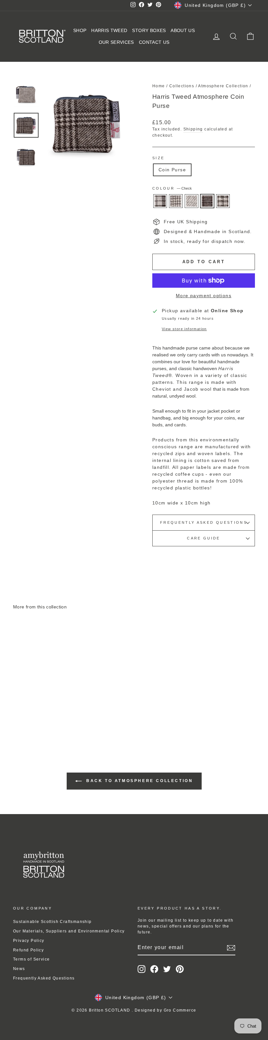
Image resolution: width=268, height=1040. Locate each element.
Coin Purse (172, 169)
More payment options (203, 295)
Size (158, 158)
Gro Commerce (180, 1010)
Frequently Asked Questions (203, 522)
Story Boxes (149, 30)
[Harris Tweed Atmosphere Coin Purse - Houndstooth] (32, 717)
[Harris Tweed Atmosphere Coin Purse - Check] (49, 717)
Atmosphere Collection (223, 86)
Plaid (160, 201)
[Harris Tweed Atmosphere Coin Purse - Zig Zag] (41, 717)
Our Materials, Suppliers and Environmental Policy (69, 931)
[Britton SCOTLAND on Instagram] (141, 969)
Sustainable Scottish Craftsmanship (52, 921)
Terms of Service (31, 959)
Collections (181, 86)
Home (158, 86)
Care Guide (203, 538)
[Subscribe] (231, 948)
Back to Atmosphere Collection (138, 781)
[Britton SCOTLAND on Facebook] (154, 969)
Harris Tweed (109, 30)
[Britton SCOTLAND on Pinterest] (180, 969)
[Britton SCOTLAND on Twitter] (167, 969)
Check (207, 201)
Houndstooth (175, 201)
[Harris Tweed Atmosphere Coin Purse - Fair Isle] (58, 717)
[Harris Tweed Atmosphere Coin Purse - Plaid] (23, 717)
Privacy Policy (28, 940)
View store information (184, 329)
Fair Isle (222, 201)
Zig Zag (191, 201)
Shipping (193, 129)
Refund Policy (28, 950)
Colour (172, 188)
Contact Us (154, 42)
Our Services (116, 42)
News (19, 968)
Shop (79, 30)
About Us (183, 30)
